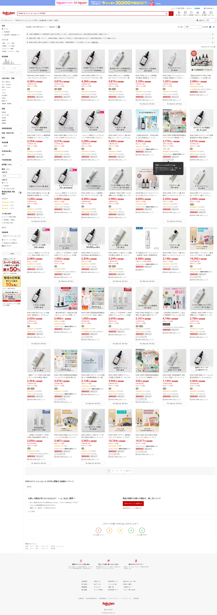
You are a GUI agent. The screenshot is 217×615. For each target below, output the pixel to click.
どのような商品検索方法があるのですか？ (43, 505)
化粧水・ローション (57, 546)
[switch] (20, 193)
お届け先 (4, 172)
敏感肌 (4, 120)
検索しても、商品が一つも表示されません (43, 508)
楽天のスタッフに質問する (133, 503)
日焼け (4, 98)
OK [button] (180, 168)
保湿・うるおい (6, 87)
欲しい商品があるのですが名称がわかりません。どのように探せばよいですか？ (54, 502)
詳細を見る (95, 42)
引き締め (4, 95)
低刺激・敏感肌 (6, 103)
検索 (12, 72)
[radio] (2, 29)
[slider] (2, 64)
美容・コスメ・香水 (32, 546)
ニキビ (4, 93)
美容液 (53, 548)
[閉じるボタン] (212, 34)
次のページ (129, 471)
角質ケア (4, 101)
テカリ (4, 90)
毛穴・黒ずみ (6, 82)
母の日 (29, 487)
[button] (209, 8)
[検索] (171, 13)
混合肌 (4, 118)
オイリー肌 (5, 115)
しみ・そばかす (6, 84)
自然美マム (141, 270)
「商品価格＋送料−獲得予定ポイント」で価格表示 (40, 27)
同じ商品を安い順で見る (147, 104)
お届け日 (4, 180)
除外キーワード (6, 246)
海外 (8, 169)
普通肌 (4, 123)
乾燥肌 (4, 112)
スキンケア (44, 546)
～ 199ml (4, 146)
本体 (3, 155)
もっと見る (31, 511)
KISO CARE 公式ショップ (37, 100)
